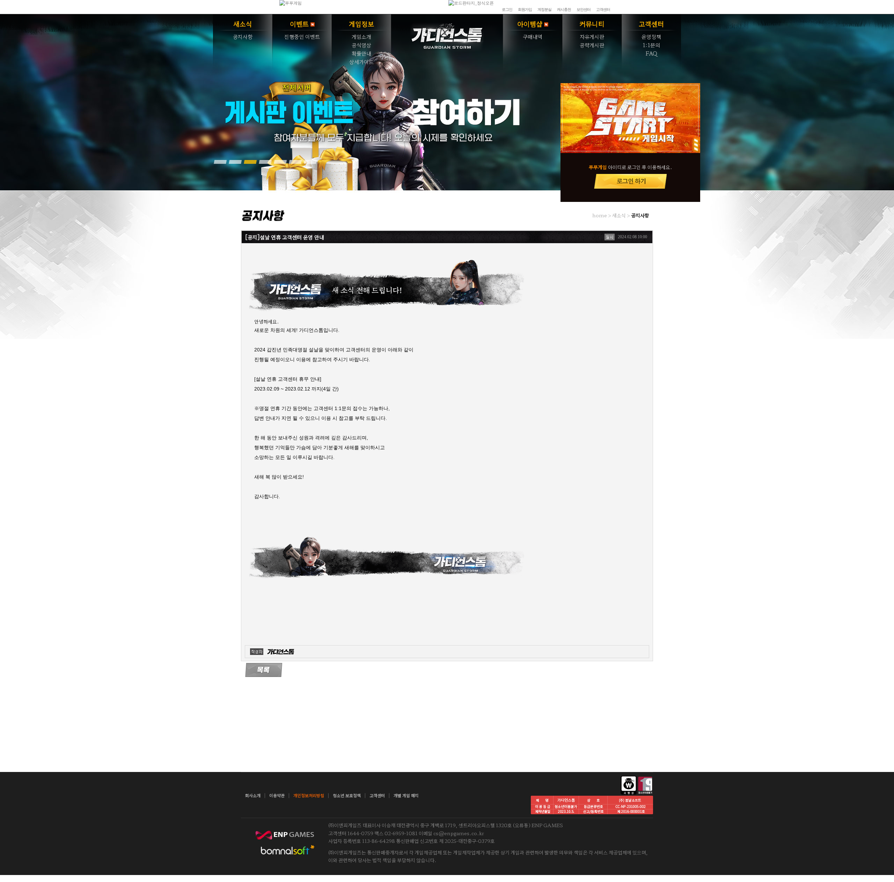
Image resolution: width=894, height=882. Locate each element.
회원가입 (525, 9)
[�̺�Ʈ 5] (280, 161)
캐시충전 (564, 9)
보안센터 (584, 9)
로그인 (507, 9)
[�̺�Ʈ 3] (250, 161)
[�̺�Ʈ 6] (295, 161)
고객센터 (603, 9)
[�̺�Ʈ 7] (310, 161)
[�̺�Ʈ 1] (220, 161)
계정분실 (544, 9)
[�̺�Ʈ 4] (265, 161)
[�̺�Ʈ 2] (235, 161)
